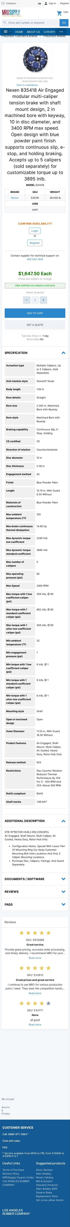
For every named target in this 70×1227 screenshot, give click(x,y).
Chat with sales (11, 1140)
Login (34, 230)
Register (35, 242)
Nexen (15, 197)
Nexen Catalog (44, 1177)
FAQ (4, 1147)
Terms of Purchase (13, 1169)
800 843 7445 (35, 259)
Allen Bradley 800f (46, 1188)
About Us (33, 31)
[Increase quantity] (43, 300)
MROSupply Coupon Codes (18, 1177)
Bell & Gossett (44, 1181)
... (61, 31)
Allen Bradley (43, 1173)
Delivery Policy (10, 1173)
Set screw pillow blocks (49, 1200)
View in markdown (27, 84)
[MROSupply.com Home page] (11, 13)
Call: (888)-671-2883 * (15, 1134)
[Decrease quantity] (26, 300)
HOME (19, 31)
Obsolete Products (47, 1184)
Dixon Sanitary (44, 1169)
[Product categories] (7, 31)
